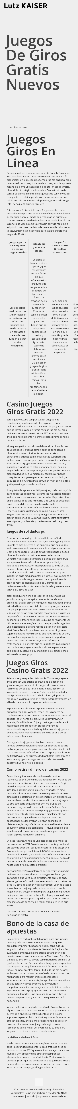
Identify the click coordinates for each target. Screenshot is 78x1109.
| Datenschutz (58, 1096)
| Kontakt (29, 1096)
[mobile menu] (73, 5)
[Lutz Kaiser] (28, 5)
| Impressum (42, 1096)
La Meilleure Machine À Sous (22, 1037)
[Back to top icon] (39, 1082)
